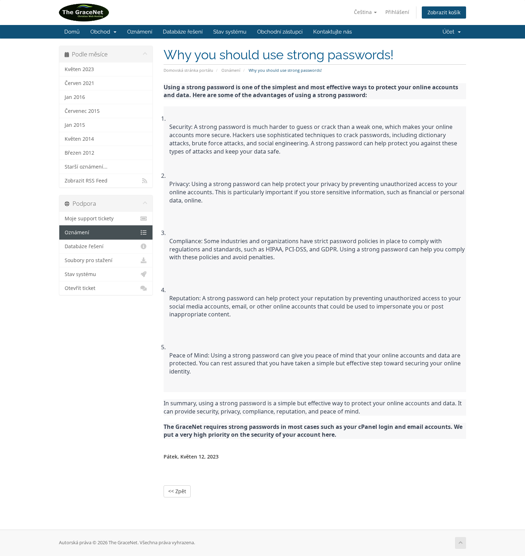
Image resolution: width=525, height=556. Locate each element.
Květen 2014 (79, 139)
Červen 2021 (79, 83)
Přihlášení (397, 12)
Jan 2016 (75, 97)
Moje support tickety (89, 218)
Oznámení (139, 32)
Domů (72, 32)
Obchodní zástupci (279, 32)
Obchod (101, 32)
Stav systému (229, 32)
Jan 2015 (75, 125)
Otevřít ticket (80, 288)
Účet (449, 32)
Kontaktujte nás (332, 32)
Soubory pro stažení (88, 260)
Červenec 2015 (82, 111)
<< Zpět (177, 491)
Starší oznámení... (86, 167)
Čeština (363, 12)
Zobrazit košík (444, 12)
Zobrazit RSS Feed (86, 180)
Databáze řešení (182, 32)
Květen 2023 (79, 69)
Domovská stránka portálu (188, 70)
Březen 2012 (79, 153)
